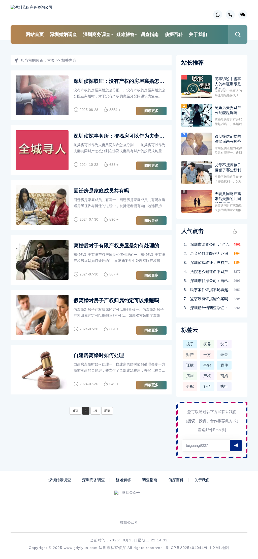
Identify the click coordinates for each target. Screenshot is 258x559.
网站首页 (35, 34)
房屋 (190, 376)
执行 (224, 386)
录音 (224, 354)
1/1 (95, 411)
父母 (224, 344)
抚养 (207, 344)
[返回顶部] (242, 497)
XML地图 (221, 548)
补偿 (207, 386)
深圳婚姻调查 (63, 34)
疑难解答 (125, 34)
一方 (207, 354)
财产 (190, 354)
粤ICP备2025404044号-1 (189, 548)
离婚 (224, 376)
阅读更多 (151, 111)
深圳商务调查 (96, 34)
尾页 (107, 411)
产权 (207, 376)
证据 (190, 365)
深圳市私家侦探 (112, 548)
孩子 (190, 344)
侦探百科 (174, 34)
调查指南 (150, 34)
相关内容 (68, 60)
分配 (190, 386)
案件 (224, 365)
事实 (207, 365)
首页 (51, 60)
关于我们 (198, 34)
